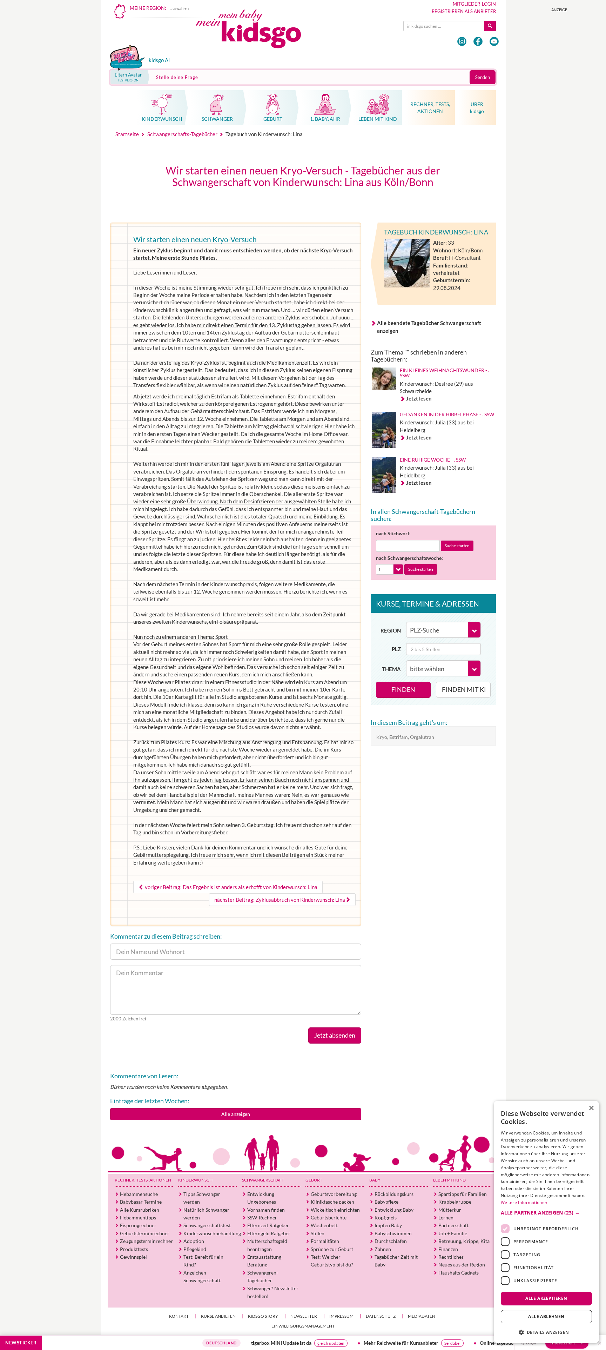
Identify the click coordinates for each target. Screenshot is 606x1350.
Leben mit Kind (449, 1180)
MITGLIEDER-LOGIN (474, 4)
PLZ (396, 649)
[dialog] (546, 1222)
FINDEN (403, 689)
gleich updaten (295, 1343)
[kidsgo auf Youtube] (494, 41)
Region (391, 630)
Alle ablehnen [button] (546, 1316)
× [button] (591, 1108)
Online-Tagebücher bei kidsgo (477, 1343)
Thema (391, 669)
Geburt (313, 1180)
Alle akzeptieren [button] (546, 1298)
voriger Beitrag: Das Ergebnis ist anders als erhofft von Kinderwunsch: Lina (230, 887)
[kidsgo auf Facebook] (478, 41)
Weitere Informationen (524, 1202)
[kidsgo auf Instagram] (461, 41)
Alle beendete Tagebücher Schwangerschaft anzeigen (429, 326)
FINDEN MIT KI (464, 689)
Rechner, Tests (143, 1180)
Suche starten (457, 545)
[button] (546, 1212)
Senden (482, 77)
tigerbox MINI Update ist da (246, 1343)
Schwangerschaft (263, 1180)
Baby (375, 1180)
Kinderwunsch (195, 1180)
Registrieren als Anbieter (464, 11)
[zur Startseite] (254, 30)
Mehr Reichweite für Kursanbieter (366, 1343)
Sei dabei (417, 1343)
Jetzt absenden (334, 1035)
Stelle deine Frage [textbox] (177, 77)
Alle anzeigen (235, 1114)
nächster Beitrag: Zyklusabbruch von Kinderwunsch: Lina (279, 899)
